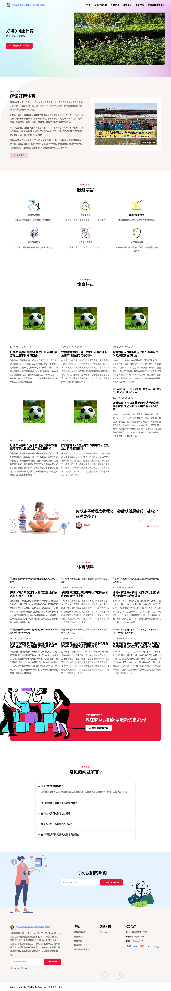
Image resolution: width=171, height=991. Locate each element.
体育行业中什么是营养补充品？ (57, 824)
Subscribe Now (111, 882)
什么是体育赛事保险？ (52, 786)
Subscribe (52, 961)
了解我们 (21, 155)
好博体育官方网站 (54, 987)
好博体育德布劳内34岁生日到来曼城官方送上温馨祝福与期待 (34, 354)
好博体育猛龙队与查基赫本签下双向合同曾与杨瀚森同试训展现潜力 (84, 645)
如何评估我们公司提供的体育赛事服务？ (61, 834)
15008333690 (136, 941)
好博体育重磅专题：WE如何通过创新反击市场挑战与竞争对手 (84, 354)
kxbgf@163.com (137, 936)
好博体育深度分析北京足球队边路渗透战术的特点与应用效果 (136, 594)
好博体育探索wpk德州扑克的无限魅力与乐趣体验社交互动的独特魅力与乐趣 (136, 645)
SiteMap (103, 932)
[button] (148, 526)
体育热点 (115, 5)
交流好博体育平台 (156, 5)
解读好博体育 (100, 5)
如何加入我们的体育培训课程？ (57, 813)
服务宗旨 (139, 5)
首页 (88, 5)
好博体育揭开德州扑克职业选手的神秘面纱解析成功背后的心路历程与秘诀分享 (136, 406)
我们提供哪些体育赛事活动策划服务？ (60, 803)
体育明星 (127, 5)
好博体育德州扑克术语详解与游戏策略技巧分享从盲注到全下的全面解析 (33, 447)
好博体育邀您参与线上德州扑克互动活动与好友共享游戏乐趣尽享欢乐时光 (33, 645)
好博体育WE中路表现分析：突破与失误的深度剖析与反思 (135, 354)
